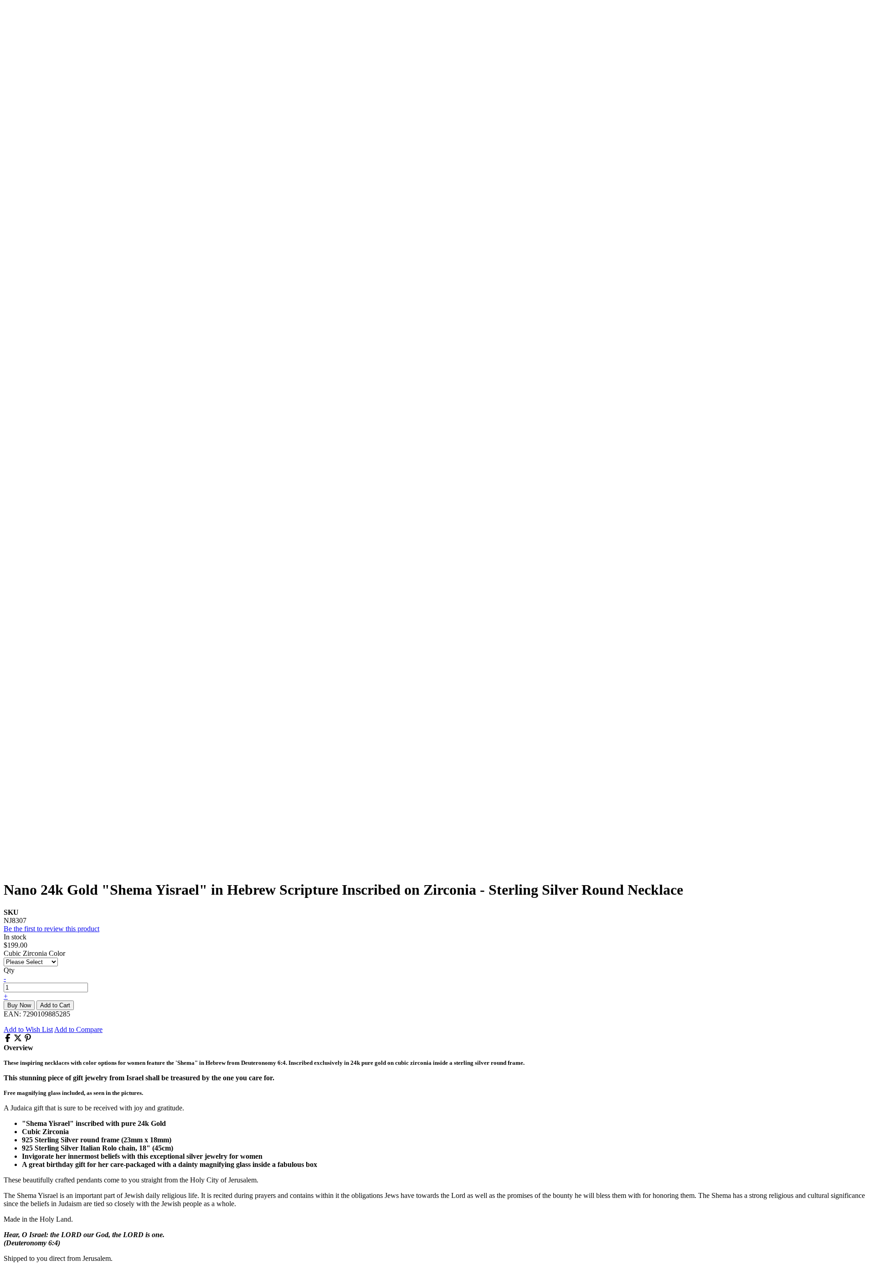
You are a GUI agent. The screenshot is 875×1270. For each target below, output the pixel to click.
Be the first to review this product (51, 929)
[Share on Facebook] (8, 1039)
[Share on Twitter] (18, 1039)
